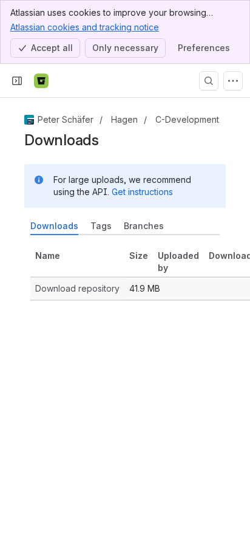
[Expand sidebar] (17, 81)
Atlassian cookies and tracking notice (84, 27)
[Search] (208, 81)
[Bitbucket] (41, 81)
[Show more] (233, 81)
